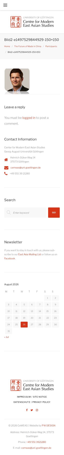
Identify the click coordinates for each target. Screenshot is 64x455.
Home (7, 46)
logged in (28, 118)
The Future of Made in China (27, 46)
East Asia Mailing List (29, 254)
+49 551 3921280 (36, 442)
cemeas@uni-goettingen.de (26, 167)
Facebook (9, 258)
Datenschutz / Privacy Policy (32, 402)
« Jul (6, 336)
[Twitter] (32, 410)
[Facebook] (27, 410)
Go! (54, 212)
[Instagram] (37, 410)
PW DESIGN (48, 425)
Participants (51, 46)
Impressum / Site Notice (32, 397)
